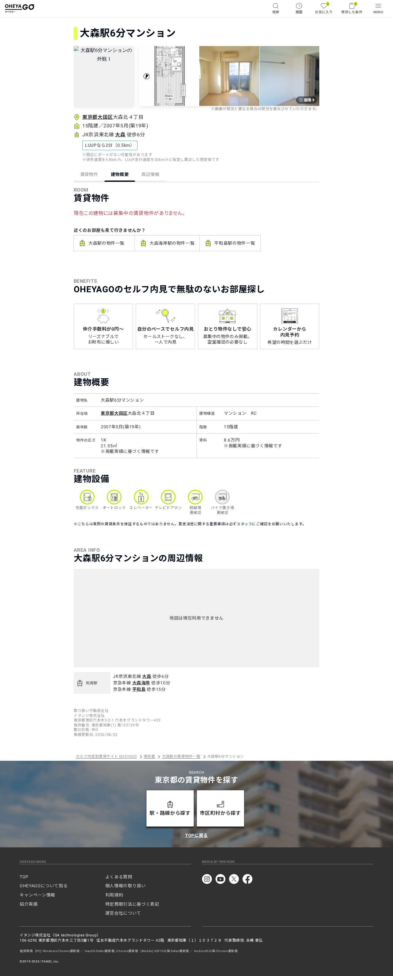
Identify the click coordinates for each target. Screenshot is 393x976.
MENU (378, 12)
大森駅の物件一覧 (106, 243)
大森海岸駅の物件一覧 (172, 243)
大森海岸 (141, 682)
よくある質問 (118, 876)
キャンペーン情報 (37, 894)
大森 (120, 135)
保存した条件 (351, 8)
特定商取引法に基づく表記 (132, 904)
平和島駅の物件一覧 (234, 243)
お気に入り (324, 8)
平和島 (139, 689)
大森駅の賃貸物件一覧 (181, 757)
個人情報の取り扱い (125, 885)
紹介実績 (29, 904)
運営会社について (123, 913)
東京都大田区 (97, 117)
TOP (24, 876)
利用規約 (114, 894)
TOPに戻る (196, 835)
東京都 (149, 757)
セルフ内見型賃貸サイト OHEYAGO (106, 757)
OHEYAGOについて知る (44, 885)
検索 (275, 12)
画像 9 (309, 100)
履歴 (299, 12)
